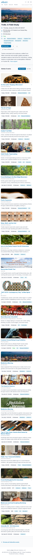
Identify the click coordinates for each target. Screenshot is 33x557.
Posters (16, 4)
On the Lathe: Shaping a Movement (12, 85)
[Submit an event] (26, 2)
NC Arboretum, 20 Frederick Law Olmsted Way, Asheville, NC (15, 31)
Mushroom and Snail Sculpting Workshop (13, 503)
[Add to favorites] (13, 46)
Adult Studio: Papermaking (9, 154)
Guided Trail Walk (6, 131)
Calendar (6, 46)
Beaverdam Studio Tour (8, 269)
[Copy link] (17, 46)
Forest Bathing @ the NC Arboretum (12, 480)
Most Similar (22, 68)
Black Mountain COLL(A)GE (9, 317)
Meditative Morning (7, 363)
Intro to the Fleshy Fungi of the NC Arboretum (15, 246)
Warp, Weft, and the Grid (8, 223)
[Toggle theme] (28, 2)
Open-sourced (25, 4)
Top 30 (5, 4)
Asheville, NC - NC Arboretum (10, 526)
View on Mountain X (9, 49)
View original (13, 61)
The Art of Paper (6, 108)
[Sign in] (31, 2)
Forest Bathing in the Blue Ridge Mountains (14, 177)
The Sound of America (8, 386)
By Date (29, 68)
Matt (31, 4)
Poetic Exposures (6, 200)
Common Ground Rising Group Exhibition (13, 340)
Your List (11, 4)
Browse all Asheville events (11, 542)
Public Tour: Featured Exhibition (10, 457)
